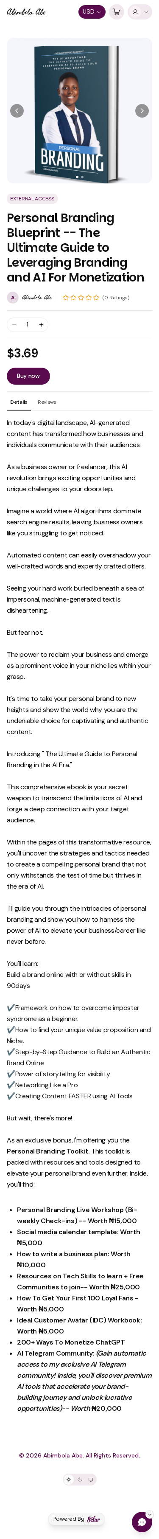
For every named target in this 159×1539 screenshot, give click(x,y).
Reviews (47, 402)
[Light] (69, 1479)
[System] (91, 1479)
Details (19, 402)
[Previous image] (17, 111)
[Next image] (142, 111)
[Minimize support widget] (149, 1514)
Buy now (28, 376)
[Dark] (80, 1479)
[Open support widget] (142, 1522)
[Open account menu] (140, 12)
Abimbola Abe (26, 12)
